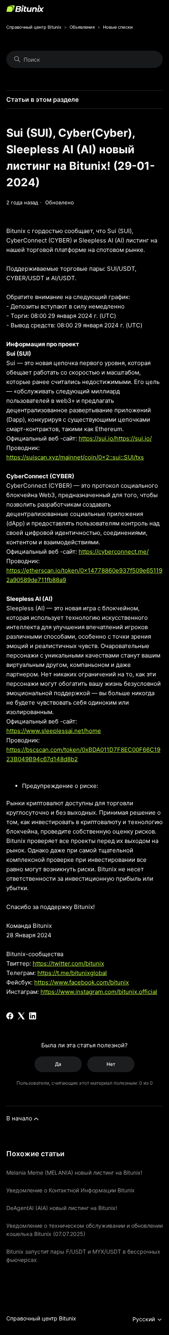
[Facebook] (9, 1015)
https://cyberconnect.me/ (114, 551)
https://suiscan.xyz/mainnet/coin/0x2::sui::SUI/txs (75, 457)
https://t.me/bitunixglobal (72, 973)
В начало (19, 1118)
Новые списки (118, 27)
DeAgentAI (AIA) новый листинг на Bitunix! (61, 1208)
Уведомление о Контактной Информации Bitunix (70, 1190)
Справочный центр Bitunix (33, 27)
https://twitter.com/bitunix (68, 963)
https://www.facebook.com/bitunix (81, 982)
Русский (144, 1319)
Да (58, 1064)
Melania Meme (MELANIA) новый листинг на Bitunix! (74, 1172)
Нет (111, 1064)
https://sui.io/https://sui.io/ (115, 438)
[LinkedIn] (32, 1015)
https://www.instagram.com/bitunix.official (98, 991)
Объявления (82, 27)
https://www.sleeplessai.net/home (53, 731)
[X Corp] (21, 1015)
